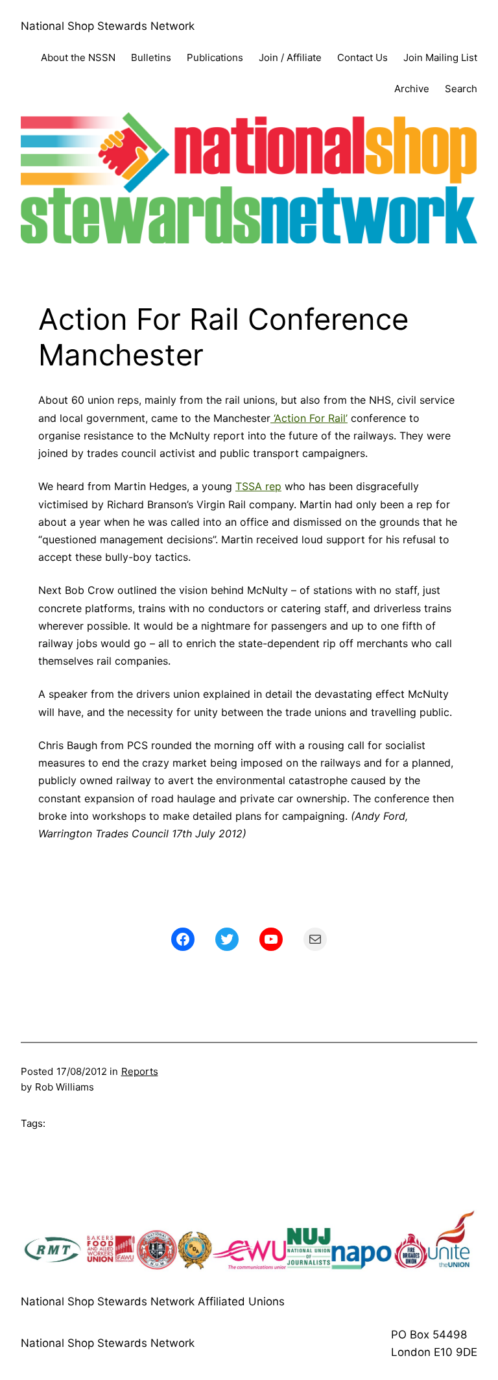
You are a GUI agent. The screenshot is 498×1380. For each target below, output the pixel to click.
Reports (139, 1071)
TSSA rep (258, 486)
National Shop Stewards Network (108, 25)
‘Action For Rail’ (309, 418)
